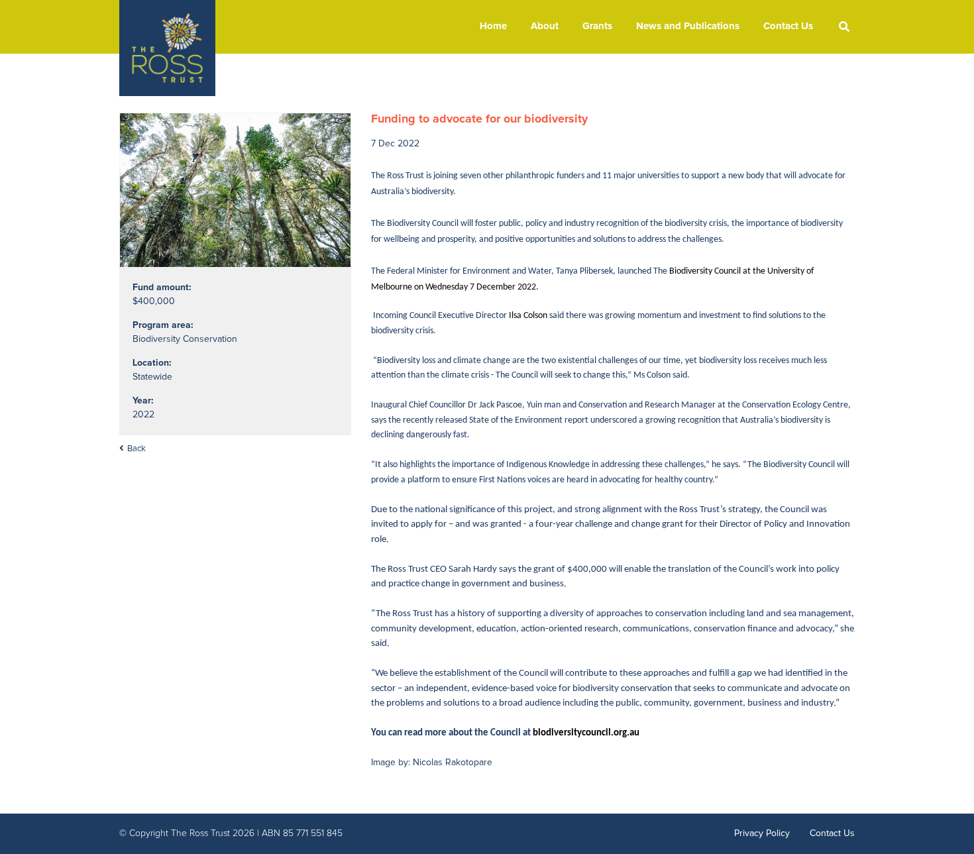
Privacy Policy (762, 833)
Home (493, 26)
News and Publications (687, 26)
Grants (597, 26)
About (545, 26)
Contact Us (788, 26)
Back (136, 449)
